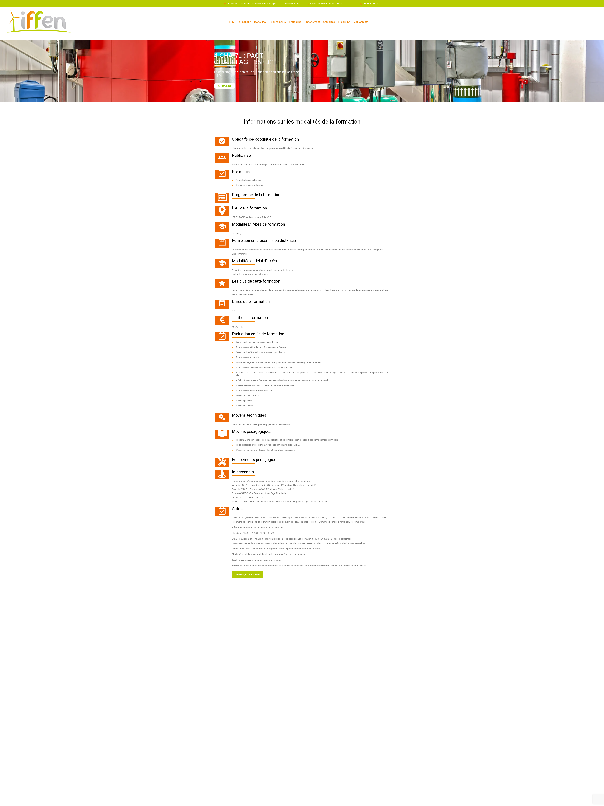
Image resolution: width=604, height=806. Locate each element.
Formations (244, 22)
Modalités (260, 22)
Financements (277, 22)
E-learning (344, 22)
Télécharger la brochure (247, 574)
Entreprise (295, 22)
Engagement (312, 22)
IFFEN (230, 22)
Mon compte (360, 22)
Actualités (329, 22)
